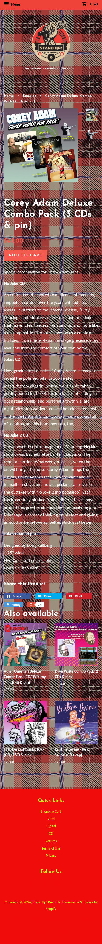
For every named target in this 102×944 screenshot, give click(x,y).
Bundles (29, 96)
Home (9, 96)
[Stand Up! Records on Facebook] (45, 884)
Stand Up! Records (46, 902)
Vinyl (51, 819)
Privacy (51, 856)
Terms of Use (51, 849)
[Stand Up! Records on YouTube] (69, 884)
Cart (93, 5)
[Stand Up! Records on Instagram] (57, 884)
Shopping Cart (51, 812)
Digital (51, 826)
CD (51, 834)
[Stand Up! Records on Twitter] (33, 884)
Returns (51, 841)
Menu (15, 5)
